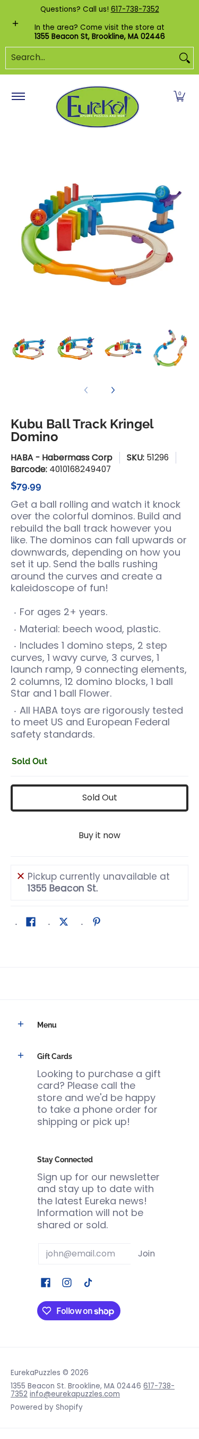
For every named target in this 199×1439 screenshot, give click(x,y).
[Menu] (18, 97)
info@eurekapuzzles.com (75, 1394)
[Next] (181, 229)
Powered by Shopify (47, 1407)
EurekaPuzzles (35, 1373)
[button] (179, 97)
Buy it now (99, 835)
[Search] (184, 58)
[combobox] (91, 58)
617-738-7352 (135, 9)
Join (146, 1253)
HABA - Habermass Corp (62, 457)
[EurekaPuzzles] (97, 107)
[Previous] (18, 229)
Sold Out (99, 797)
